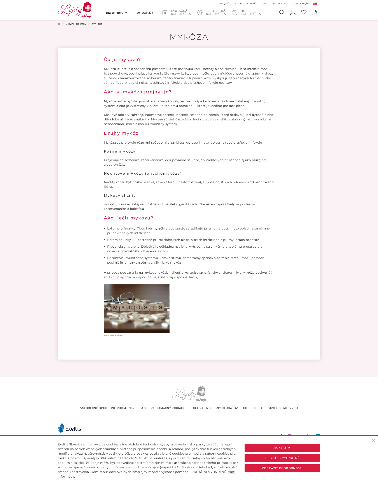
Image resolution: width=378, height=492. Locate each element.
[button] (315, 3)
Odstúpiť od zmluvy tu (279, 408)
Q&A (264, 3)
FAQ (143, 408)
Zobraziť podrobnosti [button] (282, 468)
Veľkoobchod (279, 3)
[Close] (373, 440)
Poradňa (145, 13)
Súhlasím (282, 447)
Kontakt (251, 3)
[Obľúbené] (303, 12)
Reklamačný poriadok (169, 408)
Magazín (225, 3)
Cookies (249, 408)
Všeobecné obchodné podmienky (107, 408)
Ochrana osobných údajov (215, 408)
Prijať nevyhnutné (282, 457)
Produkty (115, 13)
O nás (238, 3)
